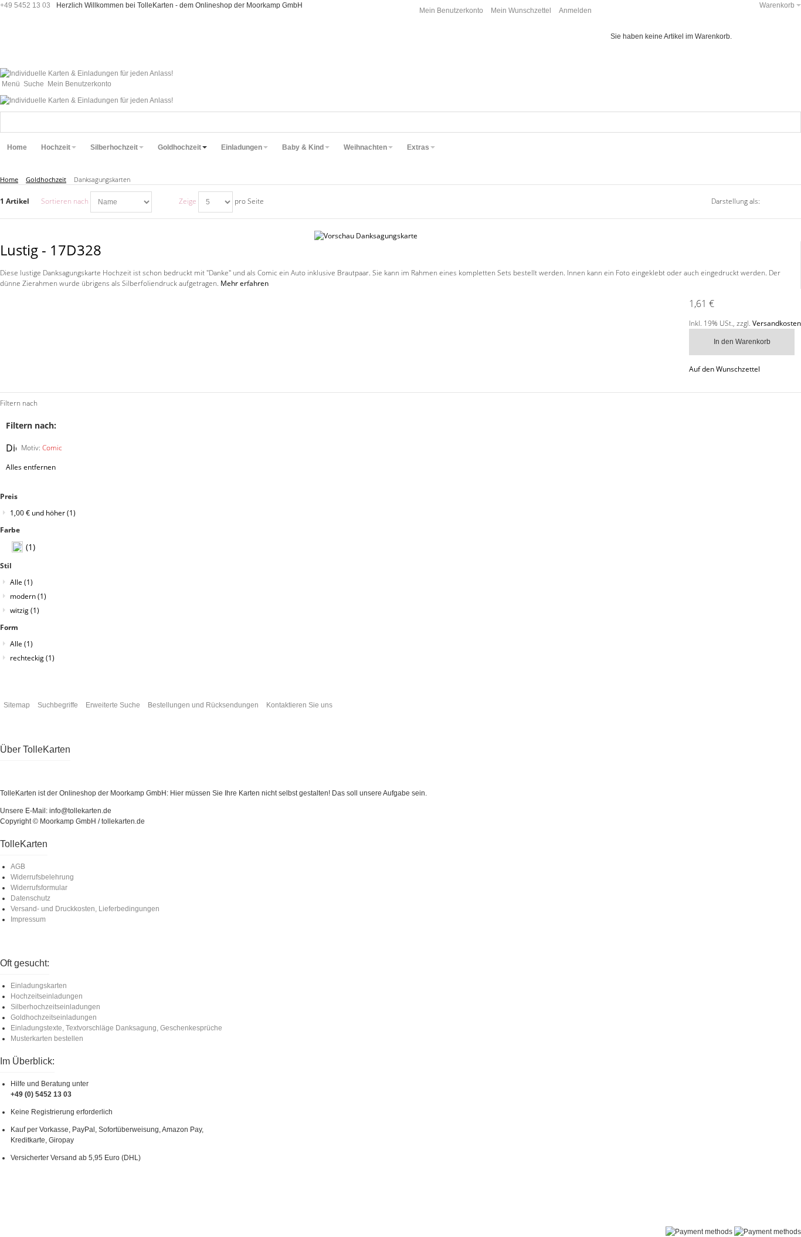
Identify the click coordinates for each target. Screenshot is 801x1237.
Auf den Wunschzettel (724, 369)
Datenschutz (30, 898)
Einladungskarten (39, 986)
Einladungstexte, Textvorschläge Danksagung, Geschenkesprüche (116, 1028)
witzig (24, 610)
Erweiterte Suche (113, 705)
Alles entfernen (31, 467)
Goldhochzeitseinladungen (54, 1017)
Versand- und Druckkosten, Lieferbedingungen (85, 909)
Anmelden (575, 10)
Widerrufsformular (39, 888)
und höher (43, 513)
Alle (21, 582)
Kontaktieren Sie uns (299, 705)
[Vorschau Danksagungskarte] (400, 236)
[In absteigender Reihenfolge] (162, 202)
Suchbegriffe (58, 705)
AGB (18, 866)
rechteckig (32, 658)
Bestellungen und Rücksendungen (203, 705)
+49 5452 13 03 (25, 5)
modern (28, 596)
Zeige (187, 201)
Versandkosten (776, 323)
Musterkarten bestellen (47, 1038)
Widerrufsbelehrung (42, 877)
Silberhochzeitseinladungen (55, 1007)
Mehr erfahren (244, 283)
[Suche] (790, 122)
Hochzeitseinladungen (47, 996)
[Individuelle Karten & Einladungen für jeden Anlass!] (86, 73)
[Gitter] (774, 202)
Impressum (28, 919)
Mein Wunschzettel (521, 10)
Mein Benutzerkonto (451, 10)
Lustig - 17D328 (50, 249)
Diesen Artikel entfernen (11, 448)
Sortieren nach (65, 201)
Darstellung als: (735, 201)
